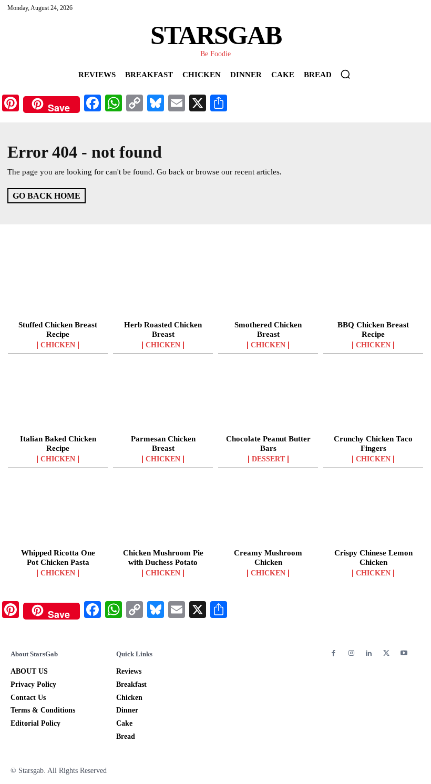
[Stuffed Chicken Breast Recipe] (58, 285)
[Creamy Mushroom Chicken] (268, 513)
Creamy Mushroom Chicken (268, 557)
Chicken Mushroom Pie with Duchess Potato (163, 557)
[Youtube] (404, 653)
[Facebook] (333, 653)
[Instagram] (351, 653)
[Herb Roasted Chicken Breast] (163, 285)
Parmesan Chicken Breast (163, 443)
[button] (345, 74)
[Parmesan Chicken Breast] (163, 399)
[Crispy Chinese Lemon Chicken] (373, 513)
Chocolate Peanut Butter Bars (268, 443)
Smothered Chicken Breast (268, 329)
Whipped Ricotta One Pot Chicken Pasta (58, 557)
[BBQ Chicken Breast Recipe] (373, 285)
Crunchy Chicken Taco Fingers (373, 443)
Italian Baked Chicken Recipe (58, 443)
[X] (386, 653)
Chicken (57, 345)
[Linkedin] (369, 653)
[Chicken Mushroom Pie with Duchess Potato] (163, 513)
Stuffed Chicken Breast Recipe (57, 329)
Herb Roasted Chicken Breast (163, 329)
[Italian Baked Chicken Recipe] (58, 399)
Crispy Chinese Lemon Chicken (373, 557)
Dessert (268, 459)
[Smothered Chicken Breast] (268, 285)
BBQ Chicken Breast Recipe (373, 329)
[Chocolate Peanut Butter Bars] (268, 399)
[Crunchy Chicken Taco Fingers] (373, 399)
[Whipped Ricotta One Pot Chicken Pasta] (58, 513)
